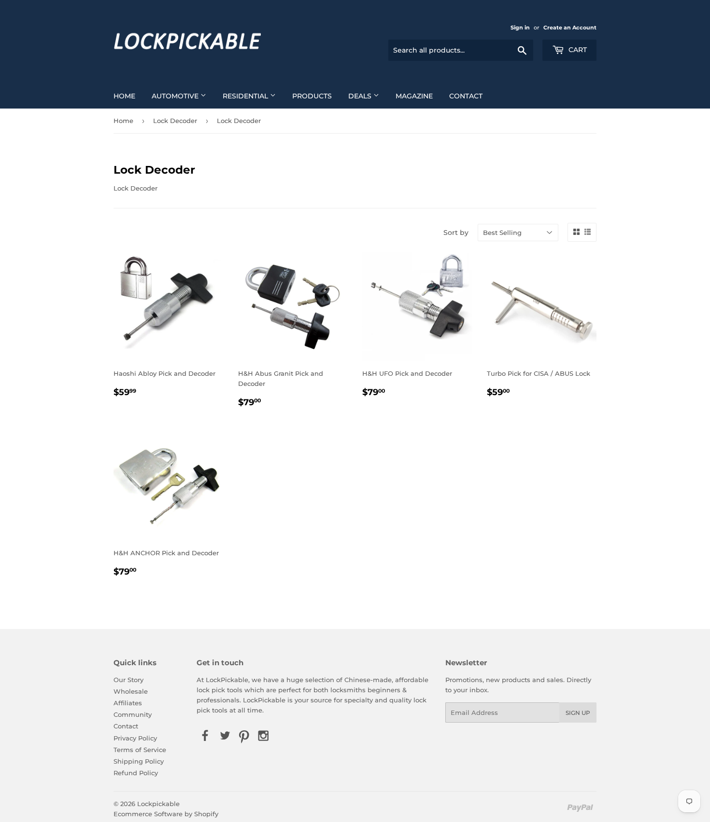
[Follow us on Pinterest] (244, 736)
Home (124, 96)
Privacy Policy (135, 738)
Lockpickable (158, 804)
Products (312, 96)
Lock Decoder (175, 120)
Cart (577, 49)
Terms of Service (140, 750)
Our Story (128, 680)
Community (133, 714)
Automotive (176, 96)
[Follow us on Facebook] (205, 736)
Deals (360, 96)
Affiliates (128, 703)
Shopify (206, 814)
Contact (466, 96)
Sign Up (578, 712)
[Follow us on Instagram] (263, 736)
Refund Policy (136, 773)
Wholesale (131, 691)
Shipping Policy (139, 761)
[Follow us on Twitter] (224, 736)
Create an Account (569, 27)
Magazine (414, 96)
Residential (246, 96)
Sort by (456, 232)
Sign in (520, 27)
